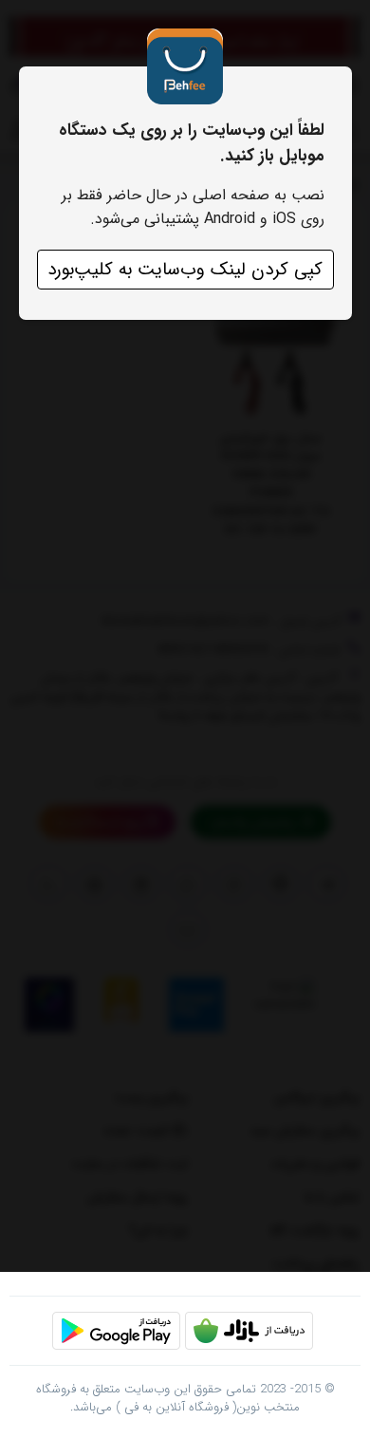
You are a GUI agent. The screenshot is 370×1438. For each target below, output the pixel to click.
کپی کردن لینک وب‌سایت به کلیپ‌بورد (185, 269)
